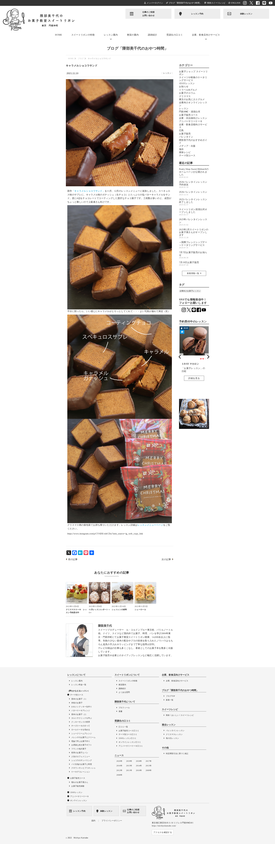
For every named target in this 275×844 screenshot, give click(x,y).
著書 (120, 711)
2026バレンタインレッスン (193, 193)
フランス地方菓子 (78, 749)
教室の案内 (133, 35)
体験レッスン (246, 14)
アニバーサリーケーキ (190, 121)
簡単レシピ (185, 152)
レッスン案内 (111, 35)
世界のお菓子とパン (79, 753)
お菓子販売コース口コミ (129, 731)
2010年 (139, 770)
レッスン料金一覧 (78, 685)
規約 (93, 820)
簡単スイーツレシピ (216, 3)
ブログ (81, 59)
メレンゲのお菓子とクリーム (83, 737)
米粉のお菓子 (76, 703)
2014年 (139, 766)
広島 (181, 130)
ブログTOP (170, 696)
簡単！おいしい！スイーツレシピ (180, 715)
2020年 (119, 761)
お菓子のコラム (187, 93)
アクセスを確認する (162, 832)
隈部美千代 (105, 625)
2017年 (149, 761)
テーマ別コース (187, 155)
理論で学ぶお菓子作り (80, 741)
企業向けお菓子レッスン (190, 291)
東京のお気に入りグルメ (192, 99)
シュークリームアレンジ (81, 733)
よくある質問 (124, 692)
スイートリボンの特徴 (83, 35)
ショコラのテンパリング (81, 760)
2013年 (149, 766)
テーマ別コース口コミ (128, 734)
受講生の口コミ (174, 35)
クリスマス (185, 96)
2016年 (119, 766)
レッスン (167, 73)
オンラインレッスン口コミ (130, 742)
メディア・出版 (187, 146)
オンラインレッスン (78, 800)
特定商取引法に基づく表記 (177, 753)
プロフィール (124, 708)
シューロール (140, 609)
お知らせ (183, 86)
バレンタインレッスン (175, 730)
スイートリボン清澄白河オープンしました (193, 212)
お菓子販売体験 (77, 786)
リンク (194, 354)
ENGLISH (235, 3)
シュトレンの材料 (119, 609)
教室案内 (122, 685)
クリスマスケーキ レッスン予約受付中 (76, 611)
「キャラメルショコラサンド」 (88, 191)
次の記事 (166, 559)
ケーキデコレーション (80, 772)
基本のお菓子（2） (79, 714)
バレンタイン (186, 137)
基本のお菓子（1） (79, 699)
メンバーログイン (155, 3)
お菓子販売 (185, 133)
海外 (181, 149)
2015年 (129, 766)
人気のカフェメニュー (80, 756)
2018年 (139, 761)
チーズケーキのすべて (80, 726)
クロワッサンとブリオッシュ (83, 768)
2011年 (129, 770)
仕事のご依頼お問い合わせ (148, 14)
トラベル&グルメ (188, 90)
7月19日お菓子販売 (189, 263)
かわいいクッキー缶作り (81, 707)
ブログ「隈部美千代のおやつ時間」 (185, 3)
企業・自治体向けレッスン (193, 118)
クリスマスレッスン (174, 734)
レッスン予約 (197, 14)
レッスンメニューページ (150, 525)
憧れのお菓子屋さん (79, 782)
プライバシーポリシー (112, 820)
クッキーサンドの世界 (80, 722)
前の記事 (72, 559)
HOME (58, 35)
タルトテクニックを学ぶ (81, 718)
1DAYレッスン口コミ (127, 738)
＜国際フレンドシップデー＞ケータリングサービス (193, 245)
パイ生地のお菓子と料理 (81, 764)
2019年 (129, 761)
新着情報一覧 (193, 273)
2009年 (149, 770)
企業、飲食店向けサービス (206, 35)
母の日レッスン (172, 738)
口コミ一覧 (123, 727)
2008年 (119, 775)
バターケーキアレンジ (80, 710)
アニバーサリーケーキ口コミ (131, 746)
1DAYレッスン (187, 83)
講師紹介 (152, 35)
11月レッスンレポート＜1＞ (99, 611)
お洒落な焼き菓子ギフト (81, 745)
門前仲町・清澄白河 (189, 111)
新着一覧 (169, 700)
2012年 (119, 770)
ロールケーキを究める (80, 730)
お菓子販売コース (188, 115)
